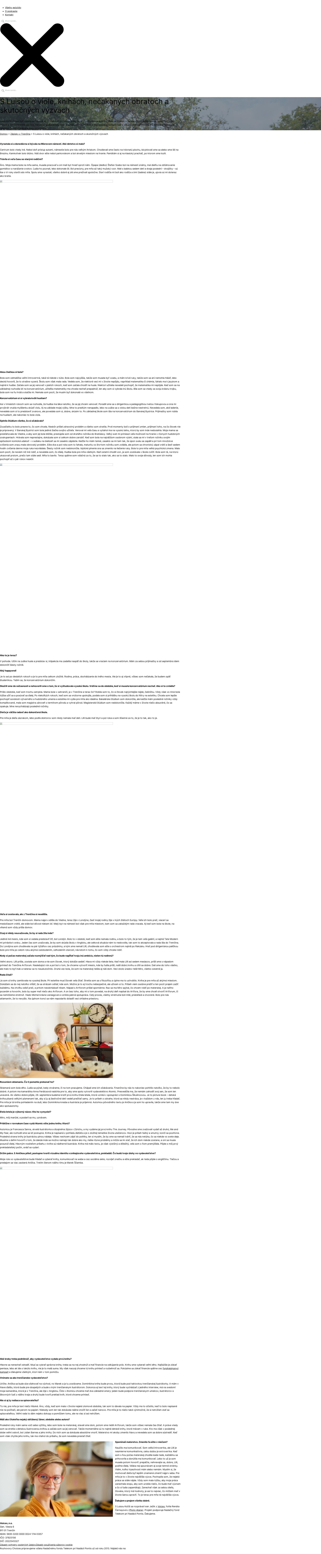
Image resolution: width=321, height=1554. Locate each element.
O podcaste (11, 11)
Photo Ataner (136, 1510)
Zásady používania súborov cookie (54, 1544)
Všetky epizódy (13, 7)
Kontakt (9, 14)
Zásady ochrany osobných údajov (18, 1544)
